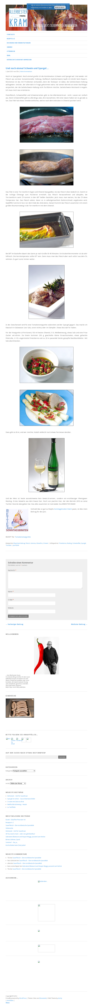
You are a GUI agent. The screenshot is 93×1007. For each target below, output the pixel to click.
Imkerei (9, 47)
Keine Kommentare (26, 71)
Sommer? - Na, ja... (12, 842)
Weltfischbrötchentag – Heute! (17, 804)
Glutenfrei (39, 543)
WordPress (22, 998)
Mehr (50, 7)
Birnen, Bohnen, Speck (13, 839)
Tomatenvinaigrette (23, 537)
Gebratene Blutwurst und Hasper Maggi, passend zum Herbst (25, 837)
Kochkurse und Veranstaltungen (19, 43)
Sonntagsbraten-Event (63, 509)
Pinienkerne (62, 543)
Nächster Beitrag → (79, 624)
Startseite (11, 34)
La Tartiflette (11, 807)
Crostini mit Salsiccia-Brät (15, 801)
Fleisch (28, 543)
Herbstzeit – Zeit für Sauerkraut (17, 796)
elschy (60, 998)
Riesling (69, 543)
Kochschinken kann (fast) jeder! (16, 845)
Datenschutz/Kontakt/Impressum (19, 60)
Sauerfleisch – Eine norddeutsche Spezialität (27, 858)
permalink (16, 545)
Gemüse (33, 543)
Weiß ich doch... (60, 7)
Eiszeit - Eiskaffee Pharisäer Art (16, 820)
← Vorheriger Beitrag (14, 624)
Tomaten (8, 545)
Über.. (9, 55)
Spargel (83, 543)
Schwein (45, 543)
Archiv (8, 783)
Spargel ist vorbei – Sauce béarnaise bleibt (21, 799)
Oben (8, 1003)
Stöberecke (11, 51)
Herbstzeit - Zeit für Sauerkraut (16, 831)
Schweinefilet (76, 543)
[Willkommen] (46, 655)
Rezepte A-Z (11, 39)
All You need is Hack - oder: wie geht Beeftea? (20, 834)
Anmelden (10, 1000)
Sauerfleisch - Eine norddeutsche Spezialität (20, 825)
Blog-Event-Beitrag (19, 543)
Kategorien (9, 771)
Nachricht (12, 570)
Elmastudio (42, 998)
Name (11, 591)
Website (10, 608)
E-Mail (11, 600)
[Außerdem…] (46, 888)
